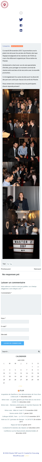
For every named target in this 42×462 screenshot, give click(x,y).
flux (22, 390)
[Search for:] (19, 351)
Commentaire (6, 293)
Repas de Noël (16, 425)
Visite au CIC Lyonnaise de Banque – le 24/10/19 (17, 419)
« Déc (20, 386)
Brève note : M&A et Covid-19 (14, 410)
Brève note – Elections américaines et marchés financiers (20, 405)
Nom (3, 318)
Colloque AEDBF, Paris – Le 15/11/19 (14, 416)
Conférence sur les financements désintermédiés (20, 431)
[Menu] (21, 13)
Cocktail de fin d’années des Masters (15, 428)
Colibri (26, 456)
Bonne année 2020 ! (16, 413)
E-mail (4, 326)
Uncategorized (17, 46)
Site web (4, 334)
